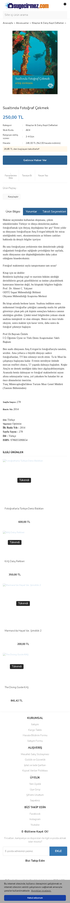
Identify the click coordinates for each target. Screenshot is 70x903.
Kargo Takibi (35, 730)
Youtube (35, 825)
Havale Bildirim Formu (35, 735)
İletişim (35, 724)
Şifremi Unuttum (35, 795)
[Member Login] (56, 5)
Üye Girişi (35, 789)
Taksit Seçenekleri (54, 212)
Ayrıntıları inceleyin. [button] (41, 890)
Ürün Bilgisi (13, 212)
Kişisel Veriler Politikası (35, 770)
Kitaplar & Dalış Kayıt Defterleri (42, 125)
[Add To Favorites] (11, 175)
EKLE (58, 851)
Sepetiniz (35, 800)
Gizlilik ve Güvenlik (35, 759)
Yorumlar (31, 212)
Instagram (35, 819)
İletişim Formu (35, 741)
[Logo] (27, 5)
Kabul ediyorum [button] (35, 898)
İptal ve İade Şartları (35, 765)
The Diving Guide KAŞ (17, 687)
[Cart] (63, 5)
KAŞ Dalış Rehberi (15, 561)
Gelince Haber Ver (35, 160)
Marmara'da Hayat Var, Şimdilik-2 (23, 630)
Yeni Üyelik (35, 784)
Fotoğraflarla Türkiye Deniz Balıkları (24, 508)
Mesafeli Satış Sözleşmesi (35, 754)
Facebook (35, 814)
